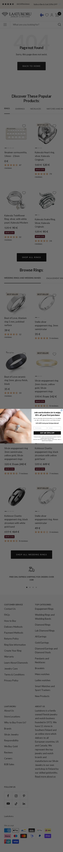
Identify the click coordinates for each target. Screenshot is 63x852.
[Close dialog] (61, 410)
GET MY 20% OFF (47, 433)
